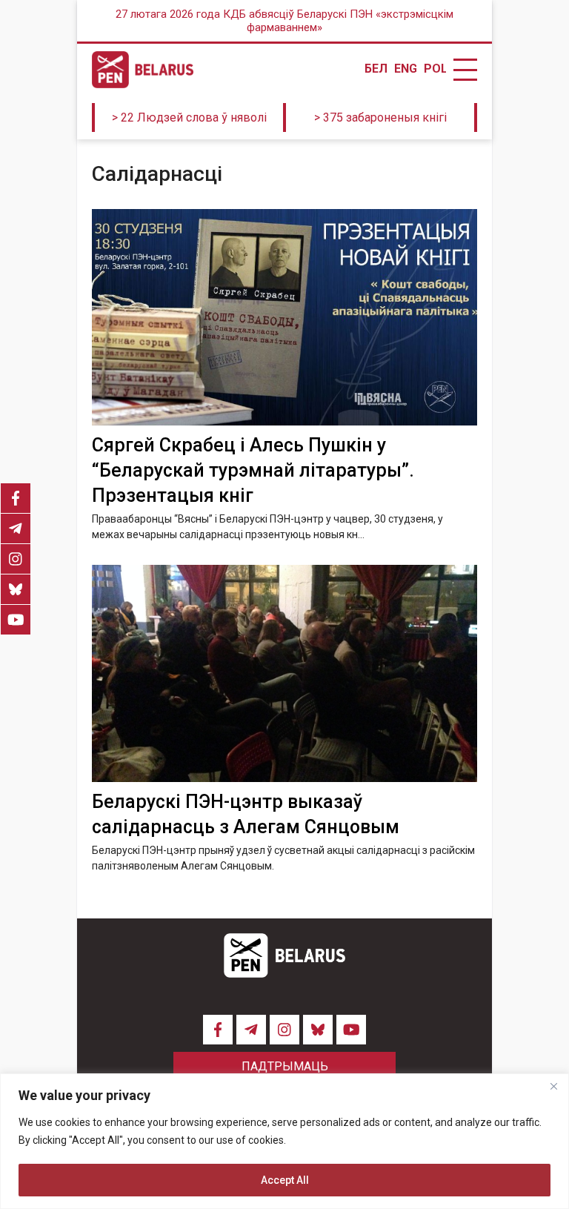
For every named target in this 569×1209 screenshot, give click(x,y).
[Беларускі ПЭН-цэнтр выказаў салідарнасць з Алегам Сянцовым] (284, 673)
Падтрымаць (285, 1066)
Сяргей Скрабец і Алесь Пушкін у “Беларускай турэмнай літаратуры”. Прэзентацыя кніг (253, 470)
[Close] (553, 1086)
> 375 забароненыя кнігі (380, 117)
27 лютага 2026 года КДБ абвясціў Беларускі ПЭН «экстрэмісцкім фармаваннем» (284, 20)
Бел (376, 69)
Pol (435, 69)
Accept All (285, 1180)
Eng (405, 69)
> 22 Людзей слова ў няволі (189, 117)
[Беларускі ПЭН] (142, 69)
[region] (284, 1141)
